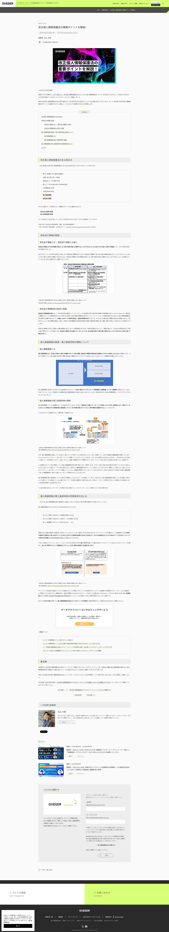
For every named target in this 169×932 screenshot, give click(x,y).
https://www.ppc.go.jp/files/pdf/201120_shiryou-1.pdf (64, 450)
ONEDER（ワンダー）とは (91, 917)
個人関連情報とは (50, 136)
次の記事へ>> (91, 695)
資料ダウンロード (144, 3)
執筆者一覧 (49, 917)
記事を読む (116, 3)
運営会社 (108, 917)
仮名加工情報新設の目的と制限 (54, 128)
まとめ (43, 148)
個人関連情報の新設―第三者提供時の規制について (57, 132)
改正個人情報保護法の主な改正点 (52, 117)
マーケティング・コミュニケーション (67, 33)
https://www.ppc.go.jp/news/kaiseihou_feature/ (82, 227)
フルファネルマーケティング (47, 33)
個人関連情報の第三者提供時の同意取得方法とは (56, 144)
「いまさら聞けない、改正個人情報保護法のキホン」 (67, 94)
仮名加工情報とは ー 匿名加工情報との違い (58, 124)
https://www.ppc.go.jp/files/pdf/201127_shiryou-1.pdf (64, 303)
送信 (106, 855)
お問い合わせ (156, 5)
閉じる (18, 926)
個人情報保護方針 (94, 838)
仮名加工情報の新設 (47, 120)
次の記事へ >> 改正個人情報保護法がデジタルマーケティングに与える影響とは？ (84, 690)
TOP (98, 10)
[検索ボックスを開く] (165, 3)
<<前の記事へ (78, 695)
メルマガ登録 (156, 2)
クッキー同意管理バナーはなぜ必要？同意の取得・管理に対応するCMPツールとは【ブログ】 (71, 643)
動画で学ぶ (124, 3)
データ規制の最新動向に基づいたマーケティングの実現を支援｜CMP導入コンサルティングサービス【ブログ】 (77, 647)
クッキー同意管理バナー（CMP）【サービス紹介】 (58, 640)
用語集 (60, 917)
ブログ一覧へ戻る (47, 870)
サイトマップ (73, 917)
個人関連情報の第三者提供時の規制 (55, 140)
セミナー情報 (133, 3)
